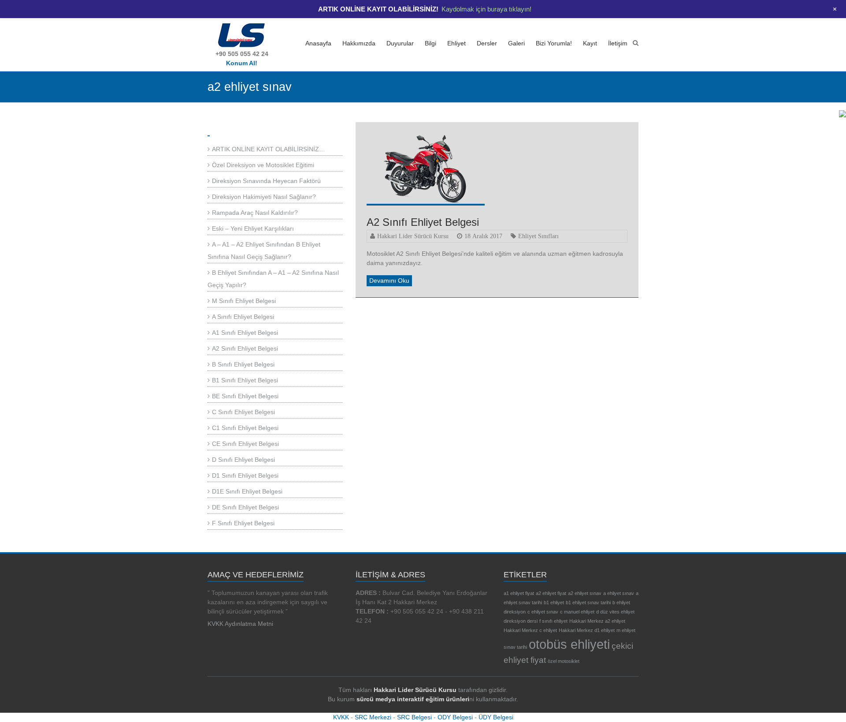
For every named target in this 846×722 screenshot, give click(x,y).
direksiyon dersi (521, 621)
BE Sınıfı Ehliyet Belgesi (245, 396)
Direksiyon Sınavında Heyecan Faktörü (266, 180)
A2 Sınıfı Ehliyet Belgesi (423, 222)
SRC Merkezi (373, 717)
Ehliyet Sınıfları (538, 236)
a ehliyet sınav (618, 593)
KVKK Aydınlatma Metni (240, 623)
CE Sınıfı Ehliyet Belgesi (245, 443)
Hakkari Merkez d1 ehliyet (587, 630)
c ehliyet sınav (542, 611)
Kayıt (590, 43)
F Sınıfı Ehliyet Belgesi (243, 523)
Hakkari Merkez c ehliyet (530, 630)
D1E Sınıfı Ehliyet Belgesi (247, 491)
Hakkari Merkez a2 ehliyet (597, 621)
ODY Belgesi (455, 717)
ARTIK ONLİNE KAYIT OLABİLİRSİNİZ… (268, 149)
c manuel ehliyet (577, 611)
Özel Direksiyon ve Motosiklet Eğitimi (263, 164)
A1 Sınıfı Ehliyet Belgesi (245, 332)
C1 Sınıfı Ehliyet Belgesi (245, 427)
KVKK (341, 717)
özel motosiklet (563, 661)
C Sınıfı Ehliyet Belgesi (243, 411)
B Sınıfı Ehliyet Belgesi (243, 364)
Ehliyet (456, 43)
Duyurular (400, 43)
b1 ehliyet (554, 602)
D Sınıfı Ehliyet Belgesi (243, 459)
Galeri (516, 43)
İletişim (617, 43)
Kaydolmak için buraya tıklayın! (486, 9)
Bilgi (430, 43)
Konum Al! (241, 63)
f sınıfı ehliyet (553, 621)
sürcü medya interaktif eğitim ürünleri (412, 699)
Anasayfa (318, 43)
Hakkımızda (358, 43)
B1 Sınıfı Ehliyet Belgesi (245, 380)
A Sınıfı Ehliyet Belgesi (243, 316)
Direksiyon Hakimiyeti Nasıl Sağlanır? (264, 196)
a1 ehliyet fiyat (519, 593)
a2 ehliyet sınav (584, 593)
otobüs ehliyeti (569, 644)
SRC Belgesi (414, 717)
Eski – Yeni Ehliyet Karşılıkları (253, 228)
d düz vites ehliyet (615, 611)
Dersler (487, 43)
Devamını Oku (389, 280)
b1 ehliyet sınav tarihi (588, 602)
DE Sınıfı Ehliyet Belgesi (245, 507)
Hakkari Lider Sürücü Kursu (413, 236)
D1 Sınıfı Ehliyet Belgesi (245, 475)
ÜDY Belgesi (496, 717)
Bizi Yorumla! (554, 43)
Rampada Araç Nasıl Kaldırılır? (255, 212)
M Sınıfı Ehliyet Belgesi (244, 300)
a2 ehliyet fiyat (551, 593)
